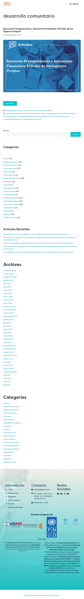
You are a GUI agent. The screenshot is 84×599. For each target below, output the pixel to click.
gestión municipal (68, 113)
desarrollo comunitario (31, 113)
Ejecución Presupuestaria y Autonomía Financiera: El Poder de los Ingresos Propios (38, 30)
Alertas (6, 159)
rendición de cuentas (62, 116)
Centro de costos (29, 110)
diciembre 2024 (9, 306)
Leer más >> (10, 103)
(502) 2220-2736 (41, 503)
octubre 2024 (8, 313)
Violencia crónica (9, 217)
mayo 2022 (7, 378)
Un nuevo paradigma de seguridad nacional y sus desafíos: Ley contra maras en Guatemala (38, 243)
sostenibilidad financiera (12, 119)
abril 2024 (7, 333)
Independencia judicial (11, 178)
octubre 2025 (8, 274)
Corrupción (7, 172)
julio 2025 (7, 283)
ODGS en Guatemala (11, 198)
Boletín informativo (10, 165)
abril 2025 (7, 293)
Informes (6, 185)
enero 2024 (7, 342)
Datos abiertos (9, 175)
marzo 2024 (8, 336)
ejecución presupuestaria (51, 113)
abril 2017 (7, 385)
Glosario (11, 504)
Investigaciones (9, 188)
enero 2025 (7, 303)
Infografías (7, 181)
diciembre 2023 (9, 346)
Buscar (6, 131)
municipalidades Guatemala (27, 116)
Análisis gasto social (14, 110)
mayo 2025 (7, 290)
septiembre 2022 (10, 372)
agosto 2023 (8, 359)
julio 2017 (6, 382)
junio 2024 (7, 326)
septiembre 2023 (10, 355)
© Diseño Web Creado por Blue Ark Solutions (42, 595)
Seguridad (7, 211)
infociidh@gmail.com (42, 489)
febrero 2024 (8, 339)
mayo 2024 (7, 329)
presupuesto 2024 (46, 116)
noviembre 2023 (9, 349)
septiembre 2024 (10, 316)
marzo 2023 (8, 365)
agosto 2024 (8, 319)
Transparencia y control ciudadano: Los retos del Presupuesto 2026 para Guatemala (35, 234)
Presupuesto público (45, 110)
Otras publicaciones (11, 201)
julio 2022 (7, 375)
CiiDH (11, 489)
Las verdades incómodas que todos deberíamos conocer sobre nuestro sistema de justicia (38, 252)
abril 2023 (7, 362)
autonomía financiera (14, 113)
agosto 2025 (8, 280)
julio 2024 (7, 323)
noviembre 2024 (9, 310)
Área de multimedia (15, 507)
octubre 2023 (8, 352)
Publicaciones (8, 208)
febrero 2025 (8, 300)
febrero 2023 (8, 369)
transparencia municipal (32, 119)
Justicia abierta (9, 191)
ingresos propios (9, 116)
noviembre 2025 (9, 270)
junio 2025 (7, 287)
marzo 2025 (8, 297)
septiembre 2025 (10, 277)
